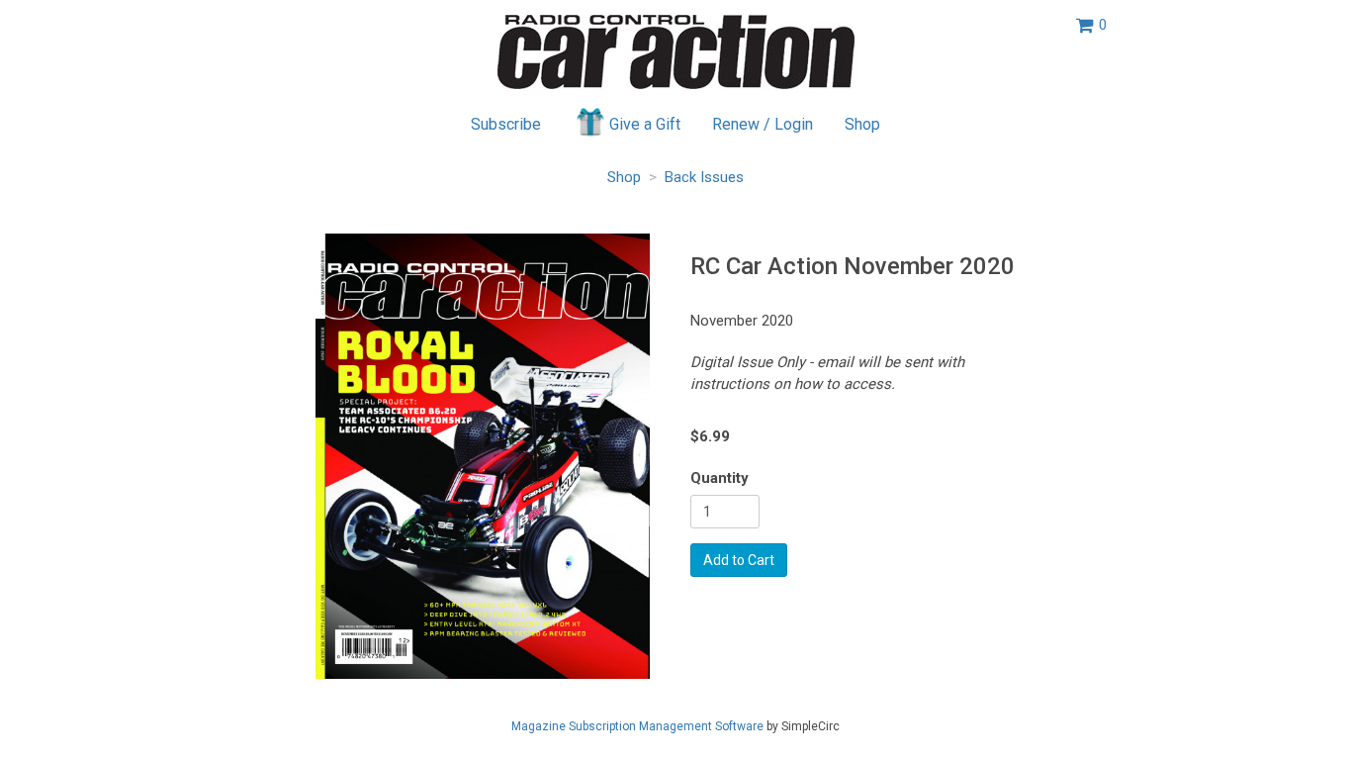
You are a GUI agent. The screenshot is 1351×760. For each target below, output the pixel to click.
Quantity (719, 478)
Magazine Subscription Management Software (637, 726)
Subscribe (506, 124)
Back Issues (704, 177)
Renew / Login (762, 124)
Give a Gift (644, 124)
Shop (862, 124)
